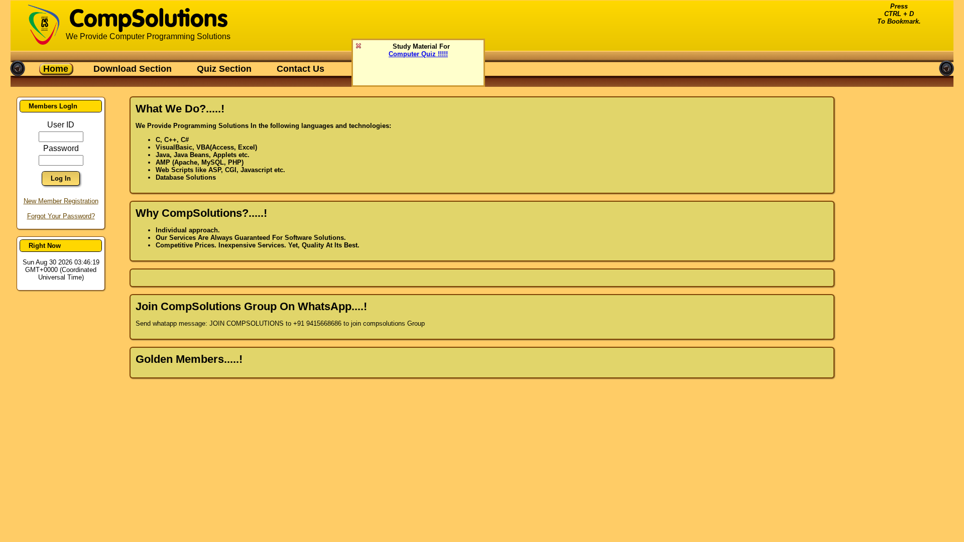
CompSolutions (148, 20)
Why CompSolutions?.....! (201, 213)
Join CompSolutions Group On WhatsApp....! (251, 306)
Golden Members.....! (189, 359)
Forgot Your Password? (61, 216)
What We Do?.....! (180, 108)
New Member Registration (61, 201)
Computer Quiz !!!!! (418, 54)
